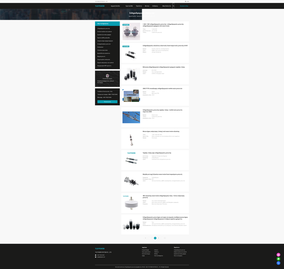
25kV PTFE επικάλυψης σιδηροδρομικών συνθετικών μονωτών (162, 88)
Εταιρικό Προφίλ (145, 250)
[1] (145, 238)
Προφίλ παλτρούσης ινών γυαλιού (105, 62)
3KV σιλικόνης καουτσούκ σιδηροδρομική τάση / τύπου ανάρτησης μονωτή (164, 196)
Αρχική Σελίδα (132, 16)
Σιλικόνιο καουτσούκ (102, 50)
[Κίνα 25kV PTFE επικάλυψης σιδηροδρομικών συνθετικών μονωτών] (131, 95)
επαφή (143, 255)
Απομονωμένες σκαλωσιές (103, 59)
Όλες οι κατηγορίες (178, 255)
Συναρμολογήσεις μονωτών (104, 44)
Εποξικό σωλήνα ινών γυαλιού (104, 31)
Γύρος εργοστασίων (146, 251)
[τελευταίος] (165, 238)
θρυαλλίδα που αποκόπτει (103, 53)
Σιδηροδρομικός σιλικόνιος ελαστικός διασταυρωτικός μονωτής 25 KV (165, 45)
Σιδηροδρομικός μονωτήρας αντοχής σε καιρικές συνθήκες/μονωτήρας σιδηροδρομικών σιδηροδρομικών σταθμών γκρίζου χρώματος (165, 218)
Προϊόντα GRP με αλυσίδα (103, 37)
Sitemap (156, 253)
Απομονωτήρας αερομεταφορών (105, 40)
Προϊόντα (139, 16)
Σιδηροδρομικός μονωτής (103, 28)
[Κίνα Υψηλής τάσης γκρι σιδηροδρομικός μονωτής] (131, 160)
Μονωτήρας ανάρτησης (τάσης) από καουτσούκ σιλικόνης (161, 131)
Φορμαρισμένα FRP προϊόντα (104, 65)
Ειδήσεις (156, 250)
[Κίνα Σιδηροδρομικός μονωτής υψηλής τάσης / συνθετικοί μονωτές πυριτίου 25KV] (131, 117)
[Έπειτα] (161, 238)
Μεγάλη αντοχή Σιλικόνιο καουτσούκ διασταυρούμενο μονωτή (162, 174)
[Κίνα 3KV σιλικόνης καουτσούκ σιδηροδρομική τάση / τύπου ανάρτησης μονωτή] (131, 203)
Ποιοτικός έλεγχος (146, 253)
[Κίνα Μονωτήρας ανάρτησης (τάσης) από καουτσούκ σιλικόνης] (131, 138)
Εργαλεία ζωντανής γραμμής (104, 34)
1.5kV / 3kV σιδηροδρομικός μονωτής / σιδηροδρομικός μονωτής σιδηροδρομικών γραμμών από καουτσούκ (163, 25)
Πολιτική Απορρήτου (158, 255)
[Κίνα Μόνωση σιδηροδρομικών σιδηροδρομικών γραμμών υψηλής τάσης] (131, 74)
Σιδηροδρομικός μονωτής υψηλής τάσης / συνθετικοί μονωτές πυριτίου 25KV (162, 110)
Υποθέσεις (156, 251)
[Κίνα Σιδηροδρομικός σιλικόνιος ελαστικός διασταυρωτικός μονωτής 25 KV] (131, 52)
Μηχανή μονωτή (101, 56)
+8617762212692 (107, 97)
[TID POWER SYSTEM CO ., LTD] (100, 6)
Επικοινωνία (107, 101)
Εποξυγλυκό (100, 47)
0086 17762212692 (112, 94)
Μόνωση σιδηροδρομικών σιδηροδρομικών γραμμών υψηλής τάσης (164, 67)
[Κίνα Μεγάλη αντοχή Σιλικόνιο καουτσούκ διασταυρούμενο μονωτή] (131, 181)
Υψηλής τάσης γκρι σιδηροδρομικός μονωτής (157, 153)
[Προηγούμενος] (148, 238)
